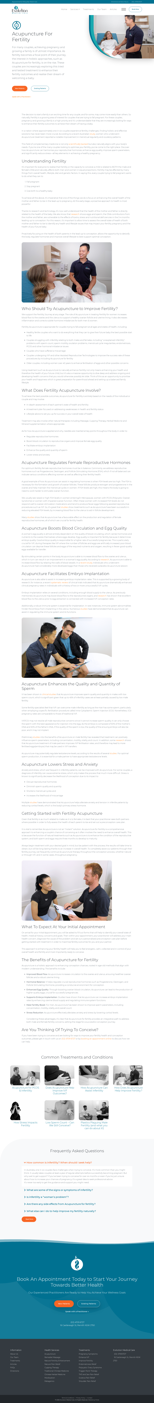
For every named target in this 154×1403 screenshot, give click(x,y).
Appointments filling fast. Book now (24, 2)
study (92, 134)
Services (74, 9)
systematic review (59, 582)
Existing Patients (40, 88)
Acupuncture (50, 1354)
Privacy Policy (80, 1398)
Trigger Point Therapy (88, 1371)
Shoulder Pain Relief (87, 1381)
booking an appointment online (96, 1039)
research (75, 214)
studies (64, 507)
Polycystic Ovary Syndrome (90, 1367)
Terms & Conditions (68, 1398)
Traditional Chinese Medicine (57, 1371)
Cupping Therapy (52, 1367)
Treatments (88, 9)
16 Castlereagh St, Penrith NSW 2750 (77, 1325)
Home (64, 9)
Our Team (102, 9)
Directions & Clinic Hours (119, 2)
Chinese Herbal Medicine (55, 1374)
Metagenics (49, 1381)
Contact (89, 1398)
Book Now (135, 9)
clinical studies (49, 694)
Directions (14, 1371)
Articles (113, 9)
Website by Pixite (93, 1400)
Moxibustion (50, 1378)
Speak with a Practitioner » (21, 97)
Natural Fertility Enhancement (57, 1361)
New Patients (19, 88)
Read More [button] (29, 1219)
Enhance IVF (84, 1357)
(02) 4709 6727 (137, 2)
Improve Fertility (86, 1361)
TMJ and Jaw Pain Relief (89, 1374)
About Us (14, 1354)
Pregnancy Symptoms (88, 1354)
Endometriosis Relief (87, 1364)
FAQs (12, 1367)
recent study (86, 563)
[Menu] (124, 9)
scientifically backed (78, 144)
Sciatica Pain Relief (87, 1378)
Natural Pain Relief (52, 1364)
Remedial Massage (52, 1357)
